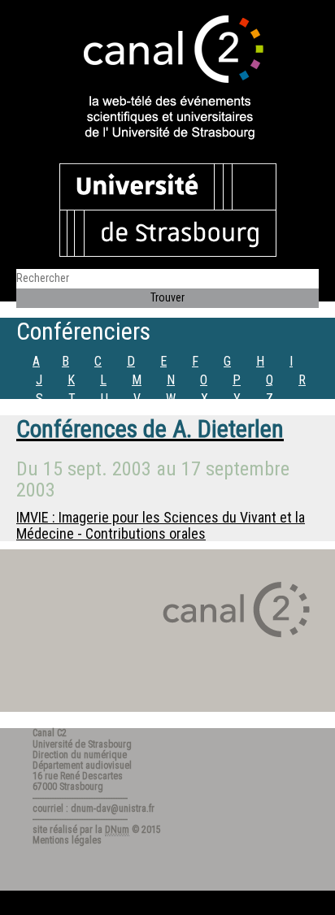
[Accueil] (167, 78)
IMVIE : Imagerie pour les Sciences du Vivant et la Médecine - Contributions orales (160, 525)
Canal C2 (50, 733)
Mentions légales (67, 840)
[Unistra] (167, 208)
